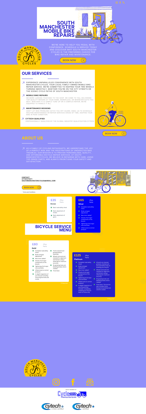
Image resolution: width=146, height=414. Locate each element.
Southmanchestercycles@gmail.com (39, 180)
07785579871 (27, 179)
